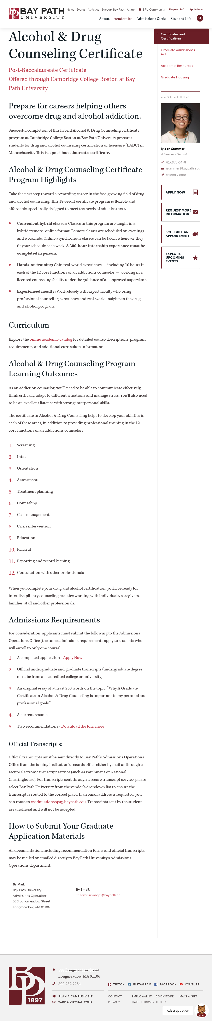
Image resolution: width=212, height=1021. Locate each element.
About (104, 18)
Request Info (177, 9)
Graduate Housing (175, 77)
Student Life (181, 18)
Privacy (114, 1002)
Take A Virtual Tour (75, 1002)
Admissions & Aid (151, 18)
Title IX (161, 1002)
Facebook (168, 984)
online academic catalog (51, 339)
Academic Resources (177, 66)
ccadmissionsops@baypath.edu (58, 802)
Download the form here (82, 726)
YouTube (192, 984)
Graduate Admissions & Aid (178, 52)
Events (81, 9)
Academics (123, 18)
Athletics (93, 9)
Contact (115, 996)
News (70, 9)
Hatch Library (143, 1002)
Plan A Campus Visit (75, 996)
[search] (200, 17)
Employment (142, 996)
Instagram (142, 984)
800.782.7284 (69, 983)
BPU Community (154, 9)
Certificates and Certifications (173, 36)
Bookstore (165, 996)
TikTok (119, 984)
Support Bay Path (113, 9)
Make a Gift (188, 996)
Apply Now (196, 9)
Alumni (131, 9)
